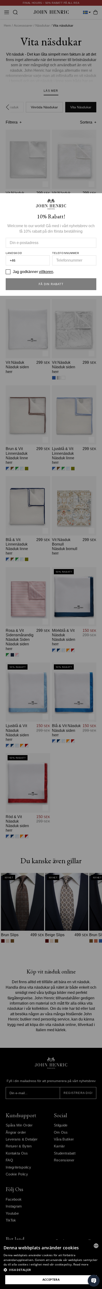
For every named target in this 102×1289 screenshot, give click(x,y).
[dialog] (51, 1264)
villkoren (46, 272)
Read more (80, 1264)
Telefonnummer (65, 253)
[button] (51, 1270)
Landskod (14, 253)
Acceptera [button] (51, 1280)
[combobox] (96, 1245)
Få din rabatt (51, 284)
